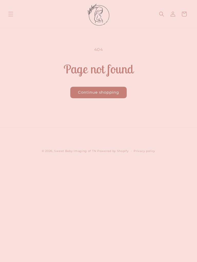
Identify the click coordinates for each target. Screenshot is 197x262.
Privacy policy (144, 151)
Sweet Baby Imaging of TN (75, 151)
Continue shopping (98, 92)
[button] (10, 14)
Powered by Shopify (113, 151)
